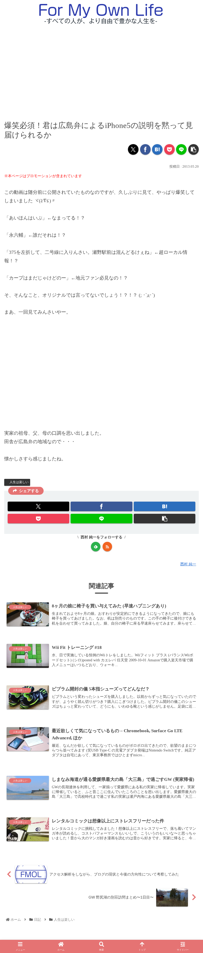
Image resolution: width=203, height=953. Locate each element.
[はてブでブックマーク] (157, 149)
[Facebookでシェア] (145, 149)
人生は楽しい (19, 482)
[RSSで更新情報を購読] (107, 546)
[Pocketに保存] (169, 149)
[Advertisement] (101, 68)
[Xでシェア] (133, 149)
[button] (193, 149)
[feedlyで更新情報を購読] (95, 546)
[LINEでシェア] (181, 149)
